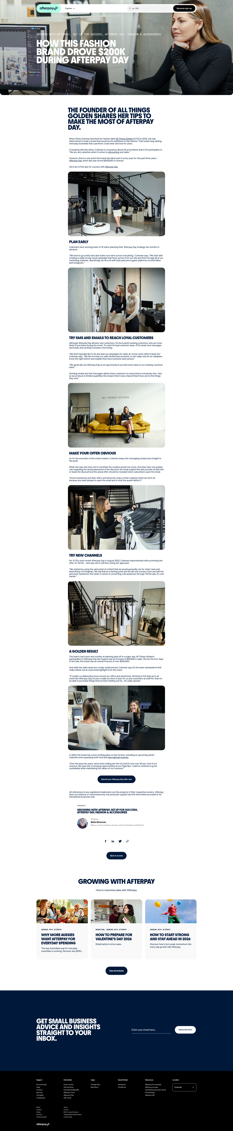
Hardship (40, 1095)
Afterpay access (151, 1087)
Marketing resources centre (155, 1090)
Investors (39, 1114)
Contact (39, 1090)
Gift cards (67, 1098)
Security (39, 1093)
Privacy (66, 1110)
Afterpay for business (153, 1085)
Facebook (122, 1087)
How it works (68, 1085)
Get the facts (68, 1087)
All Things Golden (124, 138)
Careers (39, 1110)
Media (38, 1112)
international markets (118, 757)
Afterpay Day (114, 34)
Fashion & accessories (144, 34)
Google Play (95, 1085)
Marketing (100, 929)
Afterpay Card (69, 1093)
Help (38, 1087)
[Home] (50, 8)
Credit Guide (68, 1117)
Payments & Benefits (71, 1090)
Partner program (41, 1117)
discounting (113, 152)
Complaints (40, 1098)
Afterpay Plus (69, 1095)
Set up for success (87, 34)
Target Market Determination (73, 1114)
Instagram (122, 1085)
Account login (41, 1085)
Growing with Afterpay (53, 34)
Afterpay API (150, 1095)
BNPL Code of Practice (71, 1112)
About (38, 1107)
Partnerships (150, 1093)
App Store (94, 1087)
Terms (66, 1107)
